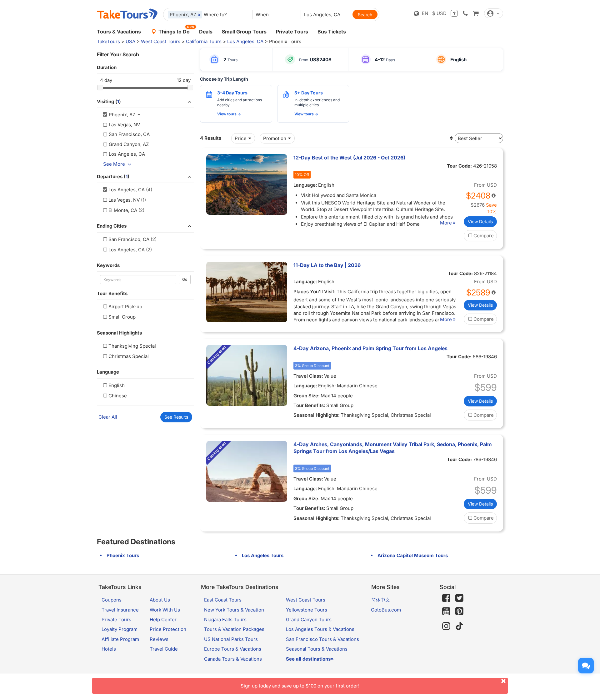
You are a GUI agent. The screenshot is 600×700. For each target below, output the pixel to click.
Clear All (107, 417)
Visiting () (109, 101)
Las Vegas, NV (124, 200)
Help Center (163, 619)
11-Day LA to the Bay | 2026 (327, 265)
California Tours (204, 41)
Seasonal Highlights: (316, 415)
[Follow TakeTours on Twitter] (459, 598)
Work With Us (165, 610)
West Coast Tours (160, 41)
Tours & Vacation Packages (234, 629)
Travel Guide (164, 649)
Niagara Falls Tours (225, 619)
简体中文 (380, 600)
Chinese (117, 396)
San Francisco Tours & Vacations (322, 639)
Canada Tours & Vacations (233, 659)
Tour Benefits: (309, 405)
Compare (483, 236)
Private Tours (292, 31)
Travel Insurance (120, 610)
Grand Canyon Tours (309, 619)
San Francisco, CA (128, 239)
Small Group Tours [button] (244, 31)
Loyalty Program (120, 629)
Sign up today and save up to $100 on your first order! (300, 686)
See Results (176, 417)
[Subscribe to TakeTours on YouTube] (446, 611)
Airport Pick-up (125, 307)
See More (114, 164)
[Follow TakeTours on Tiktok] (459, 626)
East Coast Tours (223, 600)
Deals (205, 31)
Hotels (109, 649)
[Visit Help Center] (454, 13)
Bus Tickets (332, 31)
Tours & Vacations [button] (119, 31)
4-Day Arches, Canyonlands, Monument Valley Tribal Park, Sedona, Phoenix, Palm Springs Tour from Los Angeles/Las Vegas (392, 447)
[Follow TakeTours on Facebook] (446, 598)
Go (184, 279)
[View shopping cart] (475, 13)
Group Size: (306, 396)
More (446, 223)
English (116, 385)
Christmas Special (128, 356)
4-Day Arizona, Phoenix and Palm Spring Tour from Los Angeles (370, 348)
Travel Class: (308, 376)
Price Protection (168, 629)
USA (130, 41)
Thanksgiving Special (132, 346)
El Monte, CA (122, 210)
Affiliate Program (120, 639)
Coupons (112, 600)
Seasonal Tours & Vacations (317, 649)
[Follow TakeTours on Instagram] (446, 626)
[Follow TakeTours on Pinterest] (459, 611)
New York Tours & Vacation (234, 610)
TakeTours (108, 41)
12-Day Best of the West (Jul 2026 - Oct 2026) (349, 157)
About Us (160, 600)
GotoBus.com (386, 610)
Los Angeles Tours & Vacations (320, 629)
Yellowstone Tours (306, 610)
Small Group (122, 317)
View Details (480, 221)
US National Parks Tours (231, 639)
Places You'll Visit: (314, 292)
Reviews (159, 639)
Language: (305, 185)
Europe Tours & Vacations (232, 649)
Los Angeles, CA (245, 41)
